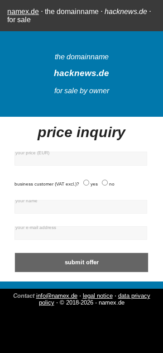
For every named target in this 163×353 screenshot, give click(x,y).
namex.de (23, 11)
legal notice (98, 295)
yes (94, 183)
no (112, 183)
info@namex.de (56, 295)
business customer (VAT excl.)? (46, 183)
